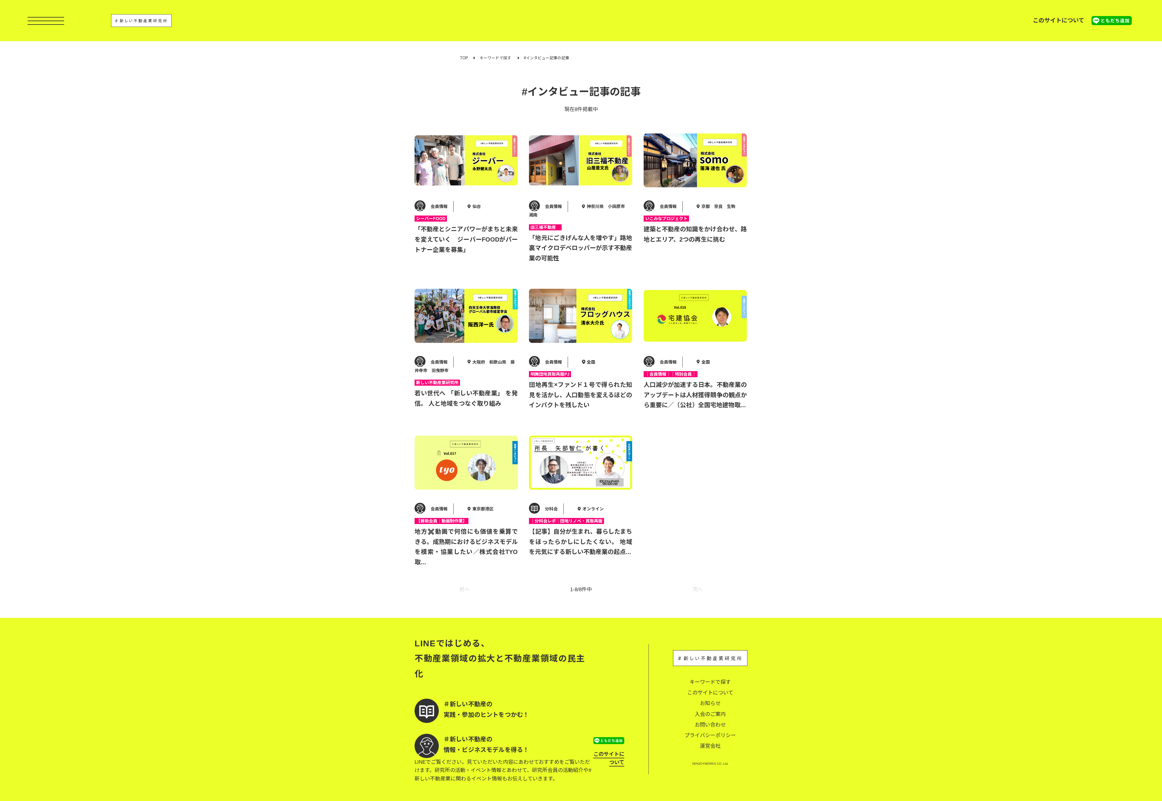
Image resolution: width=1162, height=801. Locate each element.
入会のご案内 (710, 714)
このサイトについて (1058, 20)
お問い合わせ (710, 725)
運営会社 (710, 746)
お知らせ (710, 703)
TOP (464, 58)
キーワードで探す (495, 58)
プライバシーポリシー (710, 735)
